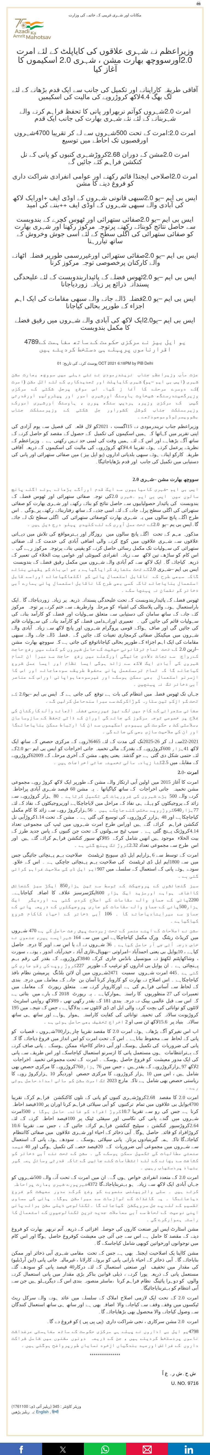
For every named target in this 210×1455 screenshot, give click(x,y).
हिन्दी (55, 1411)
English (43, 1411)
